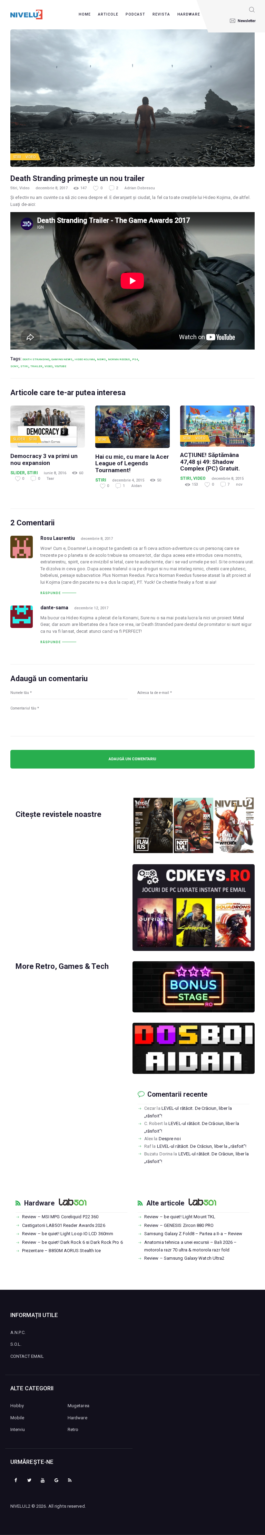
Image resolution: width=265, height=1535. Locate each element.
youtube (60, 366)
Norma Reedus (119, 359)
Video (31, 157)
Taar (50, 478)
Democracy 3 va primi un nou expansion (44, 459)
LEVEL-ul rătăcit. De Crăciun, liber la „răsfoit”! (202, 1146)
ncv (239, 484)
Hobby (17, 1405)
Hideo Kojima (85, 359)
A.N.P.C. (18, 1332)
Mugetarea (78, 1405)
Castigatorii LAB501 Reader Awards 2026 (63, 1225)
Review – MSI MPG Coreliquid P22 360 (60, 1216)
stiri (24, 366)
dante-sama (54, 607)
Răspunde (50, 593)
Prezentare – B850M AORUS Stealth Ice (61, 1250)
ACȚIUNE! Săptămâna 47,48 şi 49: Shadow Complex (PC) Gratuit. (210, 462)
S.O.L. (16, 1344)
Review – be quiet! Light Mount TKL (179, 1216)
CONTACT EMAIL (27, 1356)
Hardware (39, 1203)
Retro (73, 1429)
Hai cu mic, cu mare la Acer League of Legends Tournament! (132, 464)
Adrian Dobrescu (140, 188)
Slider (19, 439)
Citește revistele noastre (58, 814)
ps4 (135, 359)
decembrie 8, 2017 (52, 188)
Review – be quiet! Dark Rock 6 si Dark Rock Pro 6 (72, 1242)
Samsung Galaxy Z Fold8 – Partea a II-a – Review (193, 1233)
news (101, 359)
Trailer (36, 366)
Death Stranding (35, 359)
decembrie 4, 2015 (128, 480)
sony (14, 366)
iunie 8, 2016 (55, 473)
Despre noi (170, 1138)
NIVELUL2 (20, 1506)
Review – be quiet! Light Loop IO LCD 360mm (67, 1233)
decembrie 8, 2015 (228, 478)
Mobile (17, 1417)
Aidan (136, 486)
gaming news (61, 359)
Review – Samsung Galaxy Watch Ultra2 (184, 1258)
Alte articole (165, 1203)
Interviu (17, 1429)
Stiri (17, 157)
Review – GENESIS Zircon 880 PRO (179, 1225)
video (48, 366)
